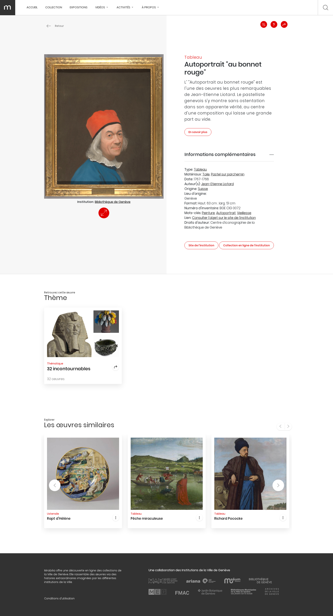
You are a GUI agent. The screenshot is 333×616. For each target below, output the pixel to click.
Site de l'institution (201, 245)
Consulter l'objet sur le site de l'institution (224, 217)
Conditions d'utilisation (59, 598)
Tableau (200, 169)
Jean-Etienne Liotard (217, 184)
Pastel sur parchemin (227, 174)
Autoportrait (226, 213)
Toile (206, 174)
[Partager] (284, 24)
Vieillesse (244, 213)
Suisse (203, 188)
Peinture (208, 213)
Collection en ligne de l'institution (246, 245)
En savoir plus (197, 132)
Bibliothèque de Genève (112, 202)
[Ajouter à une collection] (263, 24)
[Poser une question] (274, 24)
